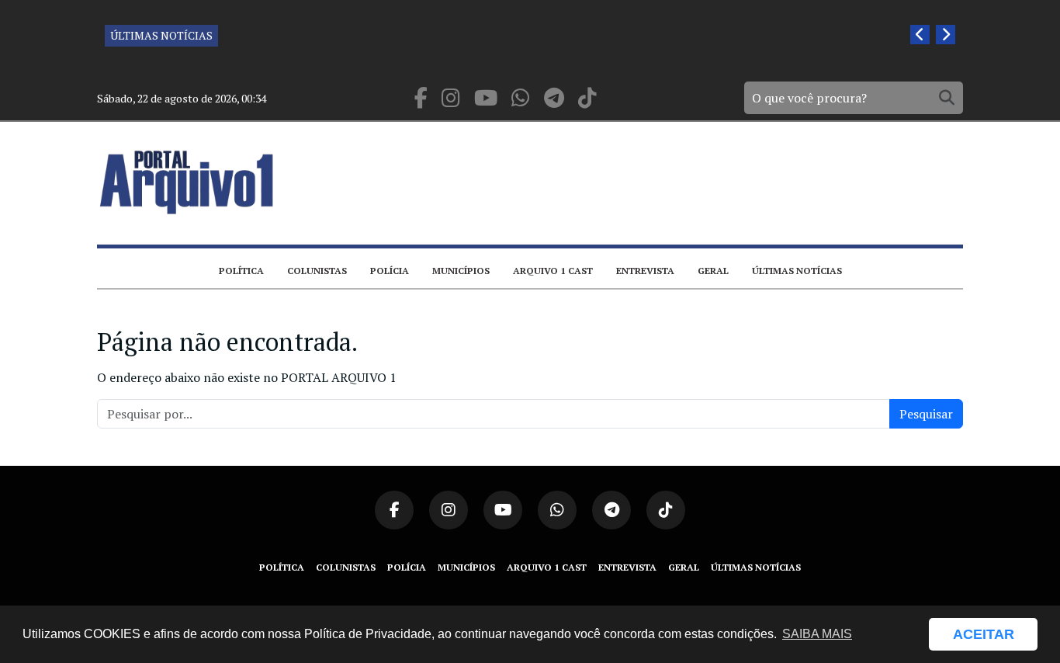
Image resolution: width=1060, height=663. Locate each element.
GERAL (713, 270)
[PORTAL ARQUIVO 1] (187, 182)
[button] (909, 634)
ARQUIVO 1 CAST (553, 270)
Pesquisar (926, 413)
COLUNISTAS (317, 270)
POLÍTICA (241, 270)
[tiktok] (587, 98)
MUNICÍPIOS (461, 270)
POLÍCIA (389, 270)
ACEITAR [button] (983, 634)
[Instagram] (451, 98)
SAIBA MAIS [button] (817, 633)
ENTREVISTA (645, 270)
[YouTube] (485, 98)
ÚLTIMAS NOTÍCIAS (161, 35)
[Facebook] (421, 98)
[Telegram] (554, 98)
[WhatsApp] (520, 98)
